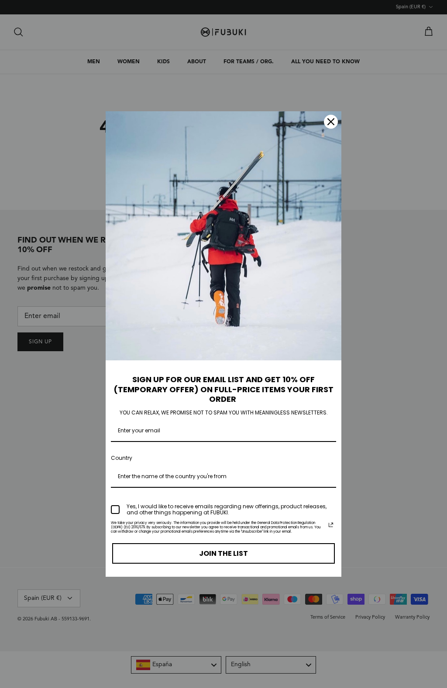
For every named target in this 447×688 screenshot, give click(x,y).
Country (121, 458)
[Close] (330, 121)
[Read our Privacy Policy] (331, 525)
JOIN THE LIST (223, 553)
